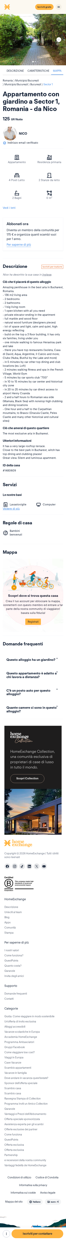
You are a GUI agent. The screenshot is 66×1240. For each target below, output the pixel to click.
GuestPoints (11, 960)
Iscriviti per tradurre (52, 266)
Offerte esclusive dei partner (20, 1129)
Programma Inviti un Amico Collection (26, 1103)
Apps (7, 922)
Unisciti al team (13, 912)
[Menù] (59, 7)
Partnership (11, 1155)
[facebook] (7, 866)
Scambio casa (12, 1088)
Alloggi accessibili (14, 1026)
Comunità (10, 927)
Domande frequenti (15, 993)
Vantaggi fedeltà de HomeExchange (25, 1165)
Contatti (9, 998)
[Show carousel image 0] (33, 39)
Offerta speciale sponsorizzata (22, 1119)
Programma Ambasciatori (19, 1042)
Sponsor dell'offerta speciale (20, 1083)
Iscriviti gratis (44, 7)
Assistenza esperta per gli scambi (23, 1124)
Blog (7, 917)
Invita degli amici (14, 976)
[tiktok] (22, 866)
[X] (37, 866)
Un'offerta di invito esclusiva (20, 1021)
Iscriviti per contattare (37, 1233)
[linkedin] (29, 866)
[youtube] (44, 866)
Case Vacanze (12, 1062)
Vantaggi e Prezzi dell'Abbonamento (25, 1113)
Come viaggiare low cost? (19, 1052)
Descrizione (15, 70)
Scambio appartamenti (17, 1067)
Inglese (46, 274)
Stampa (9, 932)
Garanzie (9, 970)
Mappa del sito (14, 1201)
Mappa (57, 70)
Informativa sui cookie (23, 1192)
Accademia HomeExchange (20, 1036)
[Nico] (10, 133)
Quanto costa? (12, 965)
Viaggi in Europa (13, 1057)
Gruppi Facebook (14, 1047)
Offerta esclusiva (14, 1144)
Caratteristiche (38, 70)
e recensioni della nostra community (25, 1160)
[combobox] (35, 1202)
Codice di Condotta (47, 1177)
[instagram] (15, 866)
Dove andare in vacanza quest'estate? (26, 1078)
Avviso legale (47, 1192)
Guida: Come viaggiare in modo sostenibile (29, 1016)
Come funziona (13, 1134)
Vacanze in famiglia (15, 1072)
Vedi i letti (9, 208)
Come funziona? (13, 955)
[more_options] (6, 1233)
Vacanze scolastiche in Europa (22, 1031)
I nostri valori (11, 950)
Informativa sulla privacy (33, 1185)
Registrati (33, 621)
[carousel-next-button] (58, 39)
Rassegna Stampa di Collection (22, 1098)
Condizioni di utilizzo (19, 1177)
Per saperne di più (19, 244)
